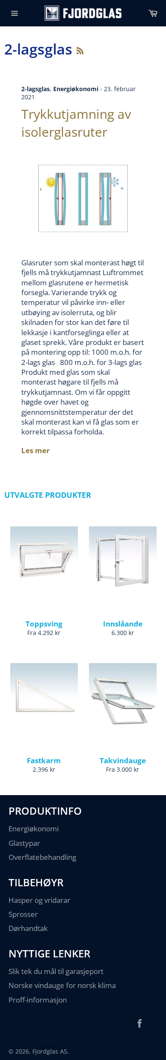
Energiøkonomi (34, 828)
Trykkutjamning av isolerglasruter (76, 122)
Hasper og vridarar (39, 900)
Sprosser (23, 914)
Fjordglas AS (49, 1051)
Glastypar (24, 843)
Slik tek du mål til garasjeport (56, 971)
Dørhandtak (28, 928)
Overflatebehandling (42, 857)
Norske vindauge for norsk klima (62, 985)
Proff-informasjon (38, 1000)
